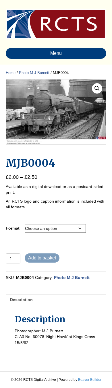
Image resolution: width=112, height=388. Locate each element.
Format (13, 228)
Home (11, 73)
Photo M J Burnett (34, 73)
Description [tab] (21, 299)
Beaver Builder (89, 380)
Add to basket (42, 257)
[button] (97, 88)
